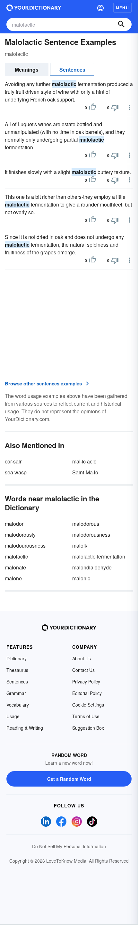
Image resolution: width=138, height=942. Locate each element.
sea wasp (16, 472)
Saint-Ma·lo (85, 472)
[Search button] (121, 24)
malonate (15, 567)
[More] (129, 107)
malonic (81, 578)
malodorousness (91, 534)
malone (13, 578)
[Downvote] (115, 107)
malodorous (85, 523)
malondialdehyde (92, 567)
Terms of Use (85, 716)
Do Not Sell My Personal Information (69, 846)
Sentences (72, 69)
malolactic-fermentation (98, 556)
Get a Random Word (69, 779)
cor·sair (13, 461)
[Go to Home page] (33, 8)
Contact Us (83, 670)
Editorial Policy (87, 693)
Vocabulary (17, 704)
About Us (81, 658)
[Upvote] (92, 107)
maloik (79, 545)
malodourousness (25, 545)
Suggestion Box (88, 728)
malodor (14, 523)
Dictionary (16, 658)
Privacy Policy (86, 681)
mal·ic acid (84, 461)
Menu (122, 8)
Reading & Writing (24, 728)
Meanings (27, 69)
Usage (13, 716)
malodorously (20, 534)
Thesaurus (17, 670)
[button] (100, 7)
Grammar (16, 693)
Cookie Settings (88, 704)
